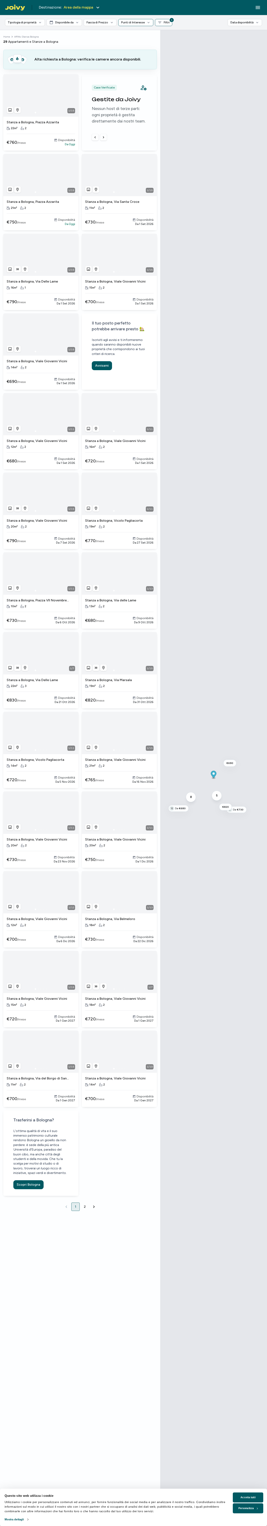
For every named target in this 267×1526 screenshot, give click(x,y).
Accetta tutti (248, 1497)
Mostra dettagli (14, 1519)
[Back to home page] (15, 8)
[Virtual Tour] (17, 269)
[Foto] (10, 110)
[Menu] (258, 7)
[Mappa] (17, 110)
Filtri (168, 21)
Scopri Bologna (28, 1184)
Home (6, 36)
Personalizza (246, 1508)
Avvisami (102, 365)
